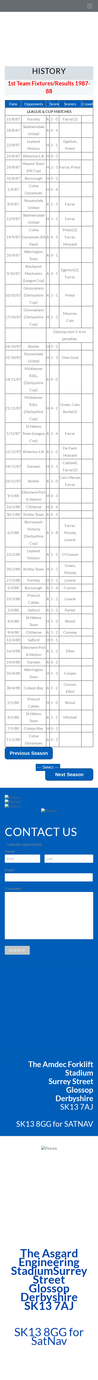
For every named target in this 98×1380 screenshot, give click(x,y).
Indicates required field (23, 844)
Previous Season (29, 753)
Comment (14, 888)
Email (10, 870)
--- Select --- (48, 767)
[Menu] (90, 6)
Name (11, 851)
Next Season (69, 774)
